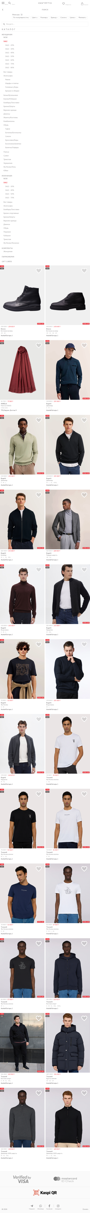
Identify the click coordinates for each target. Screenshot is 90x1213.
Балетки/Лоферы (12, 147)
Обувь (6, 125)
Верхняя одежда (10, 110)
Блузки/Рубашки (10, 99)
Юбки (6, 170)
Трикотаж (7, 159)
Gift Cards (7, 262)
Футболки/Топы (10, 167)
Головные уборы (11, 87)
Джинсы (7, 114)
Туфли (7, 129)
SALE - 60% (9, 60)
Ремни (7, 79)
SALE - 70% (9, 64)
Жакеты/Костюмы (11, 117)
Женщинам (8, 251)
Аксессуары (8, 75)
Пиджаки (7, 232)
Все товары (8, 72)
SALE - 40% (9, 52)
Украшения (8, 163)
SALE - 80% (9, 67)
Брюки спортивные (11, 213)
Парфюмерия (8, 257)
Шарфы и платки (11, 83)
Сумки (6, 155)
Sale (5, 41)
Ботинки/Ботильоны (13, 132)
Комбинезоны (9, 121)
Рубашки (7, 235)
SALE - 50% (9, 56)
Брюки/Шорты (9, 106)
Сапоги (8, 136)
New (5, 37)
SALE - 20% (9, 45)
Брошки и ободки (12, 91)
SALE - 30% (9, 49)
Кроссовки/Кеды (11, 140)
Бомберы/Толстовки (11, 102)
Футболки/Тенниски (11, 243)
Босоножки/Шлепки (13, 143)
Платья (6, 152)
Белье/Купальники (11, 95)
